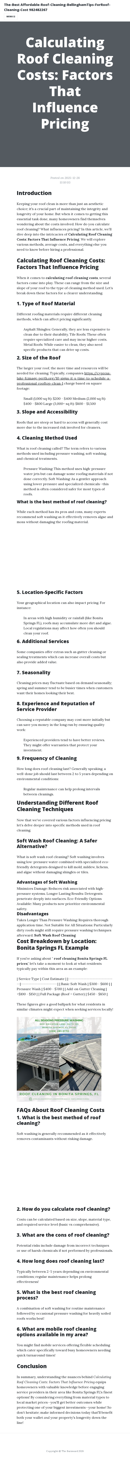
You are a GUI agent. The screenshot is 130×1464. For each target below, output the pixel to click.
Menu (9, 16)
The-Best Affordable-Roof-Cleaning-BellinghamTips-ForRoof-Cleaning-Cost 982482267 (57, 7)
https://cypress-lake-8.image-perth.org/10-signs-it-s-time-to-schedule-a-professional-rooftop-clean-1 (64, 378)
